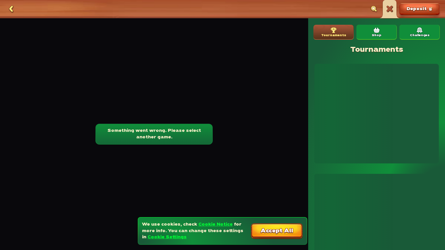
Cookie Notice (215, 224)
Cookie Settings (167, 237)
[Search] (374, 9)
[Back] (11, 9)
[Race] (389, 9)
